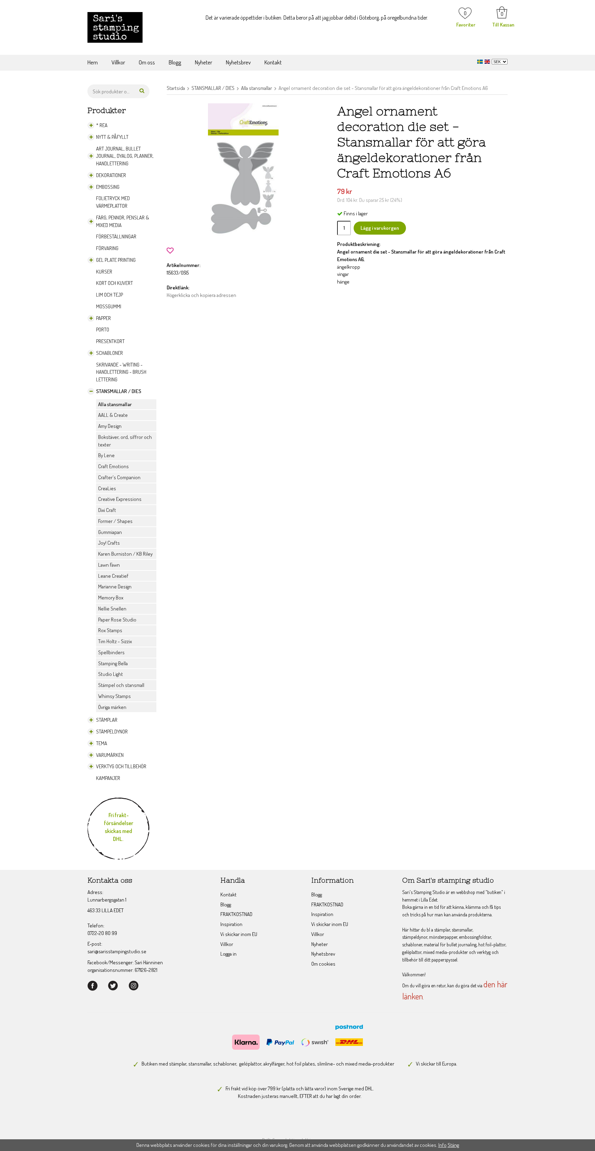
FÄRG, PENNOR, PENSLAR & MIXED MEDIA (122, 221)
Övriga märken (112, 707)
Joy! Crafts (109, 542)
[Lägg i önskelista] (170, 250)
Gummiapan (110, 532)
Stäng (453, 1145)
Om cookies (323, 963)
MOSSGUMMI (108, 306)
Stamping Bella (113, 663)
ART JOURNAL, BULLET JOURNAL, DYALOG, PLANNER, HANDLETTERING (125, 156)
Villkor (118, 62)
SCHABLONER (109, 353)
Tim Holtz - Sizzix (115, 641)
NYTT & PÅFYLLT (112, 137)
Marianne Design (115, 586)
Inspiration (231, 924)
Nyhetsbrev (238, 62)
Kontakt (273, 62)
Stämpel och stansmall (121, 685)
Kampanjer (108, 778)
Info (442, 1145)
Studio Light (110, 674)
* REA (101, 125)
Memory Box (110, 597)
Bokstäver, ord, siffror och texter (125, 441)
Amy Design (110, 426)
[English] (488, 61)
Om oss (147, 62)
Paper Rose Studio (117, 619)
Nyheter (203, 62)
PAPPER (103, 318)
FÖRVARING (107, 248)
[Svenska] (480, 61)
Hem (92, 62)
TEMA (101, 743)
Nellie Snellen (112, 608)
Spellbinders (111, 652)
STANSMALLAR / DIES (118, 391)
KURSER (104, 271)
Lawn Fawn (109, 565)
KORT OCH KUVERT (114, 283)
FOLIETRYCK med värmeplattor (113, 202)
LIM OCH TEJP (109, 294)
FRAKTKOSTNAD (236, 914)
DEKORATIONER (111, 175)
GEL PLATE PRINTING (116, 260)
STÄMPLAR (106, 720)
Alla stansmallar (115, 404)
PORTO (102, 329)
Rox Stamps (110, 630)
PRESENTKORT (110, 341)
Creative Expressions (120, 499)
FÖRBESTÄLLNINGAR (116, 236)
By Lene (106, 455)
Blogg (175, 62)
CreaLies (107, 488)
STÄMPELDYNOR (112, 731)
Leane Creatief (113, 576)
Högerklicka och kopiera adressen (201, 295)
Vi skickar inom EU (238, 934)
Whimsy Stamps (114, 696)
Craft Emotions (113, 466)
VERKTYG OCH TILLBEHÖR (121, 766)
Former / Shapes (115, 521)
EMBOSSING (107, 187)
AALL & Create (113, 415)
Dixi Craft (107, 510)
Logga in (228, 953)
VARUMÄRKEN (110, 755)
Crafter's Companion (119, 477)
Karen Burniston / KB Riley (125, 554)
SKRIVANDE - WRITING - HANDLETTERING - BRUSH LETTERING (121, 372)
